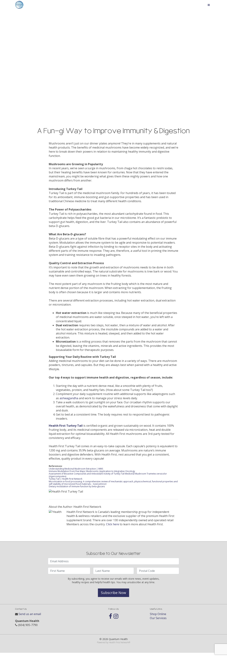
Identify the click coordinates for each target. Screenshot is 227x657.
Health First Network (119, 642)
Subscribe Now (113, 592)
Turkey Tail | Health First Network (65, 478)
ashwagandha (69, 398)
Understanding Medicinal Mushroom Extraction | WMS (76, 468)
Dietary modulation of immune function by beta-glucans (77, 486)
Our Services (158, 618)
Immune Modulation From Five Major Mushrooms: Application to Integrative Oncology (92, 471)
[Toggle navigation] (209, 5)
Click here (112, 524)
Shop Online (158, 614)
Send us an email (30, 614)
